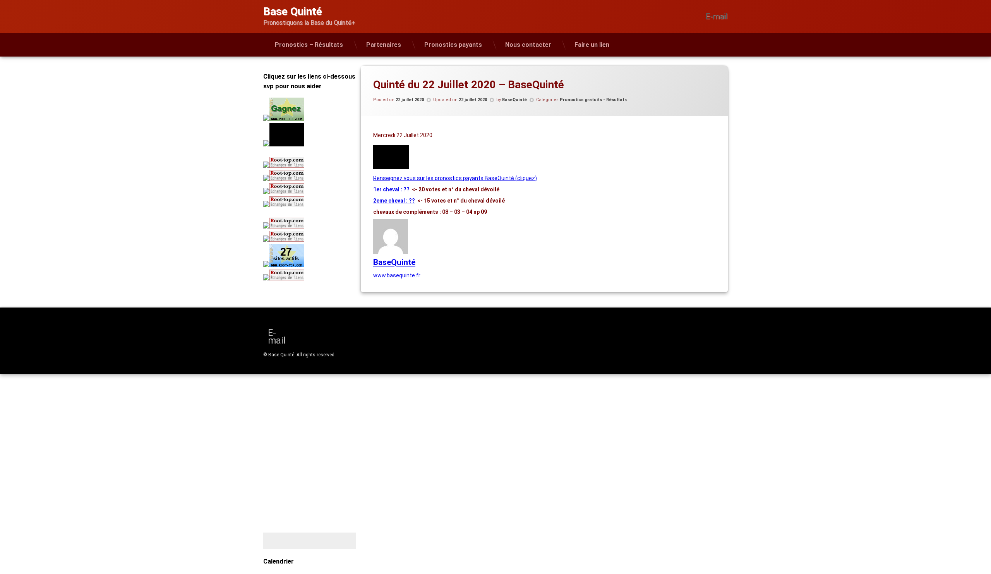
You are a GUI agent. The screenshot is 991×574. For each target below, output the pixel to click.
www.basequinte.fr (396, 275)
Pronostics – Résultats (309, 44)
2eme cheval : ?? (394, 201)
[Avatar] (390, 252)
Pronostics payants (453, 44)
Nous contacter (528, 44)
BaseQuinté (514, 99)
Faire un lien (591, 44)
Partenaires (383, 44)
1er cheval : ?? (391, 189)
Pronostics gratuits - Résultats (593, 99)
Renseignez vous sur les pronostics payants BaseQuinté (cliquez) (455, 178)
